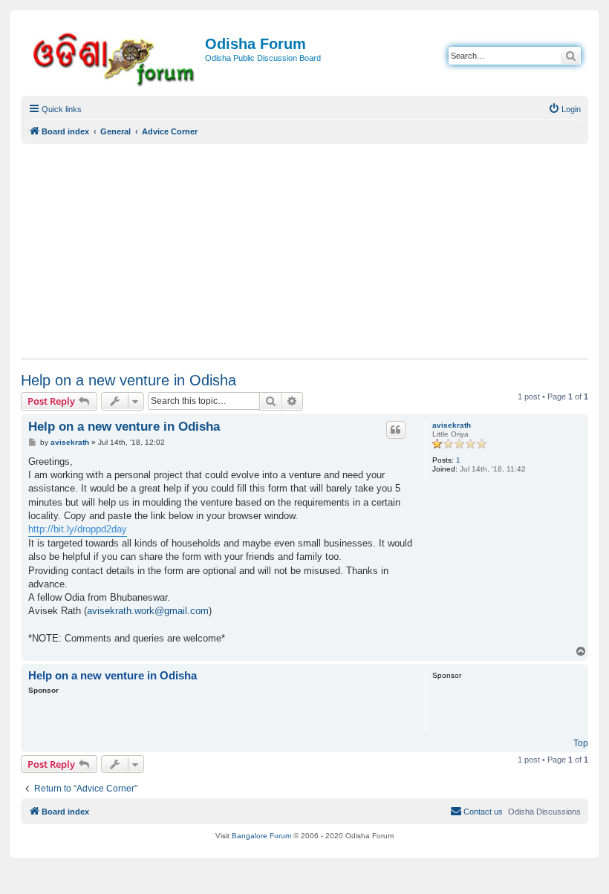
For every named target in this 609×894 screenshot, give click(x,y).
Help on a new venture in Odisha (128, 380)
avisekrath (451, 425)
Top (580, 743)
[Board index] (115, 57)
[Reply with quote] (396, 430)
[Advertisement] (304, 251)
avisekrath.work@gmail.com (148, 610)
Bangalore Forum (261, 836)
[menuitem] (564, 109)
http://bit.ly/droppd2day (77, 529)
